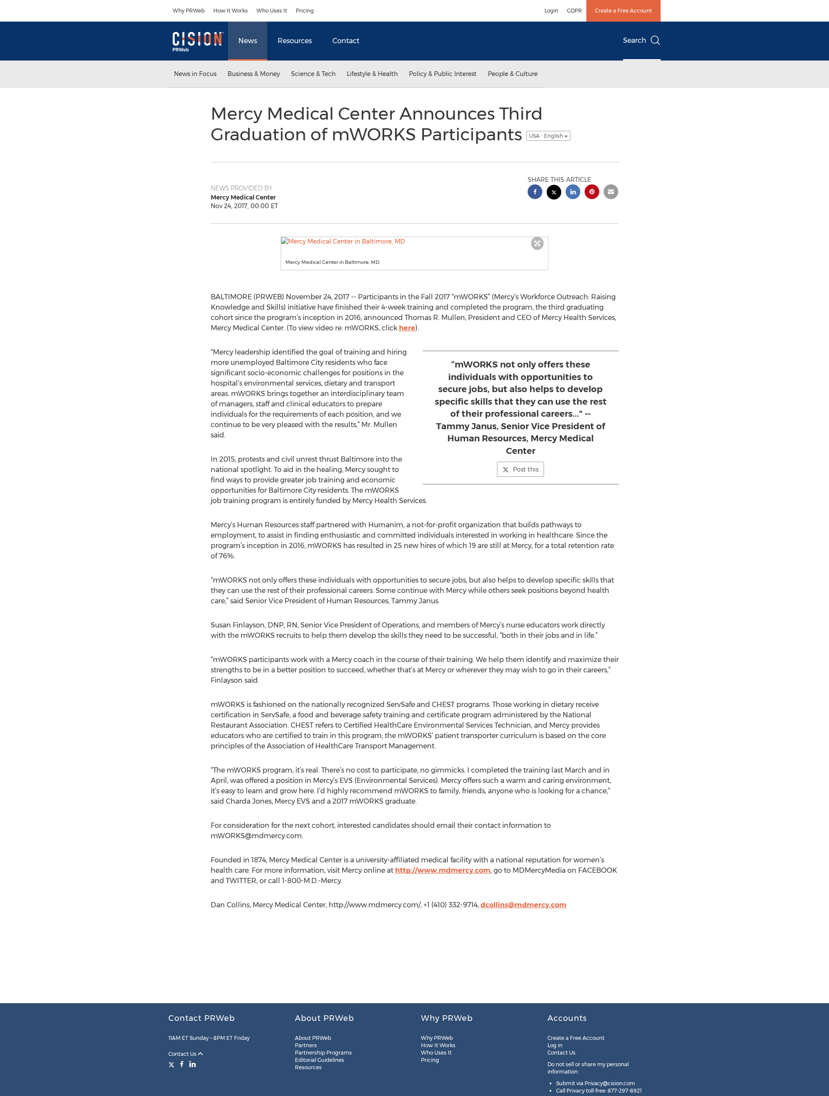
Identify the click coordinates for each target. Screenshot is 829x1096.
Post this (525, 469)
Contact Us (183, 1054)
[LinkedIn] (192, 1064)
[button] (414, 241)
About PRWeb (313, 1038)
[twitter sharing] (554, 193)
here (407, 328)
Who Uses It (271, 10)
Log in (555, 1045)
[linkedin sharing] (573, 192)
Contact (345, 41)
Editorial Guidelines (319, 1060)
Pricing (305, 10)
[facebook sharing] (535, 192)
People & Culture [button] (513, 74)
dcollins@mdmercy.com (523, 905)
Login (551, 10)
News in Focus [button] (195, 74)
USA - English (546, 136)
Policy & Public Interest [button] (443, 74)
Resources (295, 41)
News (247, 41)
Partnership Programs (323, 1052)
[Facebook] (182, 1064)
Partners (306, 1045)
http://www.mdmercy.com (442, 870)
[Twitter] (172, 1064)
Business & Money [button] (254, 74)
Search (634, 40)
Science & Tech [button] (313, 74)
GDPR (574, 10)
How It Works (230, 10)
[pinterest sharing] (592, 192)
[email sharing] (611, 192)
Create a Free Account (623, 10)
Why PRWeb (189, 10)
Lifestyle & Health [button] (372, 74)
